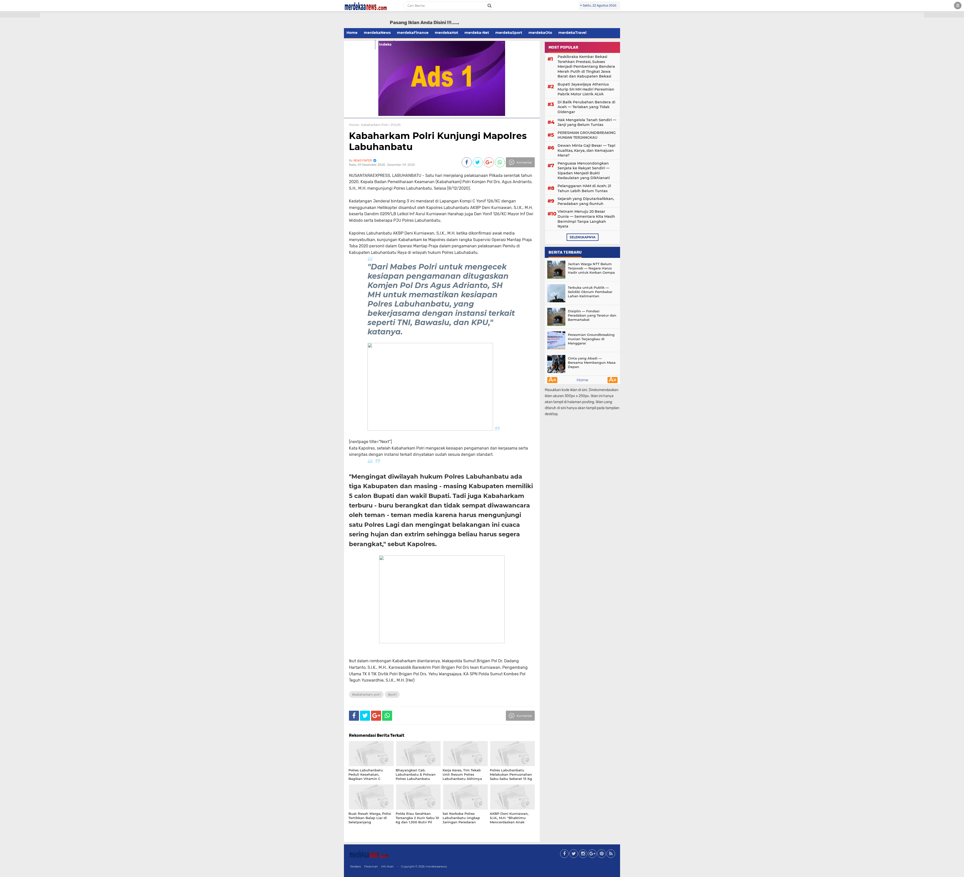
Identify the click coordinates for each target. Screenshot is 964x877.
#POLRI (392, 694)
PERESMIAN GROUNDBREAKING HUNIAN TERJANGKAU (587, 135)
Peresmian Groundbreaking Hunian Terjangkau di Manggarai (591, 339)
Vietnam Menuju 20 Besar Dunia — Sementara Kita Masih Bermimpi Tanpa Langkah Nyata (586, 219)
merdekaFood (359, 44)
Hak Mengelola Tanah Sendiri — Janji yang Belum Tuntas (587, 122)
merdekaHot (446, 32)
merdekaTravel (572, 32)
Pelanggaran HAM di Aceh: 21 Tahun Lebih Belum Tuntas (584, 188)
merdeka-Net (476, 32)
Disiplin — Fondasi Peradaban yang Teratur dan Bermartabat (592, 315)
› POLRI (395, 125)
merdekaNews (377, 32)
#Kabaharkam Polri (366, 694)
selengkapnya (582, 237)
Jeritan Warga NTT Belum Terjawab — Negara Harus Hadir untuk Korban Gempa (591, 268)
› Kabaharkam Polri (373, 125)
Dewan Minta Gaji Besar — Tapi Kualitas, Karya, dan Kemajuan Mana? (586, 150)
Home (351, 32)
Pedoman (371, 866)
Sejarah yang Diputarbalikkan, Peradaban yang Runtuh (586, 201)
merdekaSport (508, 32)
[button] (20, 14)
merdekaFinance (413, 32)
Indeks (385, 44)
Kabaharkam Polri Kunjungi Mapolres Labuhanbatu (438, 141)
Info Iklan (387, 866)
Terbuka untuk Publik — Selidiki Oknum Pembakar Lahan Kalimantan (590, 291)
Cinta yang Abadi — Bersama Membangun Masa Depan (592, 362)
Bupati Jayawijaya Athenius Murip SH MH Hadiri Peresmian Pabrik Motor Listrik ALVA (586, 89)
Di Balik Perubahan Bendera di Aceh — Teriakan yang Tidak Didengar (586, 107)
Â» (613, 380)
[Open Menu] (957, 5)
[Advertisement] (20, 90)
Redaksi (355, 866)
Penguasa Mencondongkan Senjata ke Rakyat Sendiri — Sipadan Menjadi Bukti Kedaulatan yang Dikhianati (584, 170)
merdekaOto (540, 32)
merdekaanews (436, 866)
